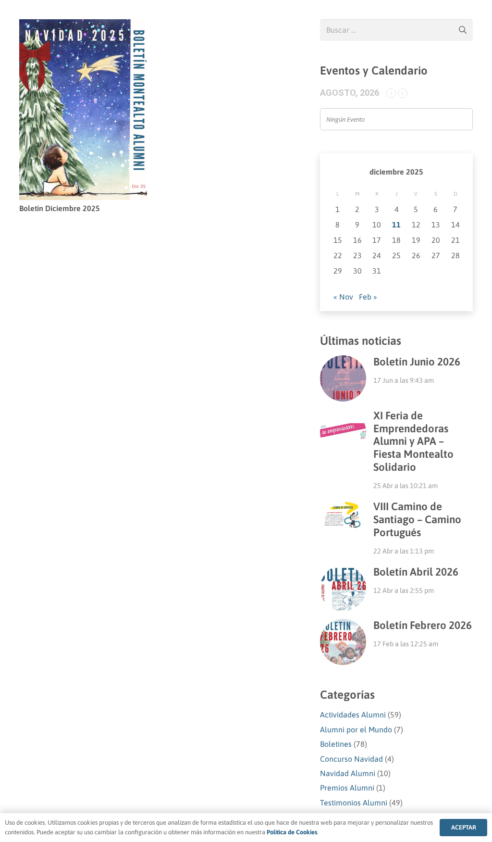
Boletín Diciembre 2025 (59, 208)
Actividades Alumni (353, 714)
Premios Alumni (347, 787)
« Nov (343, 296)
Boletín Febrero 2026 (422, 625)
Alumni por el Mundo (356, 729)
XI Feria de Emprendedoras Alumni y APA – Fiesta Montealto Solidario (413, 441)
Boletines (336, 744)
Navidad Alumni (347, 773)
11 (396, 224)
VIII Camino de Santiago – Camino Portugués (417, 519)
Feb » (368, 296)
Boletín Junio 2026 (416, 361)
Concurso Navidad (351, 758)
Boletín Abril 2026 (415, 572)
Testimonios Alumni (353, 802)
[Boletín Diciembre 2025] (83, 26)
